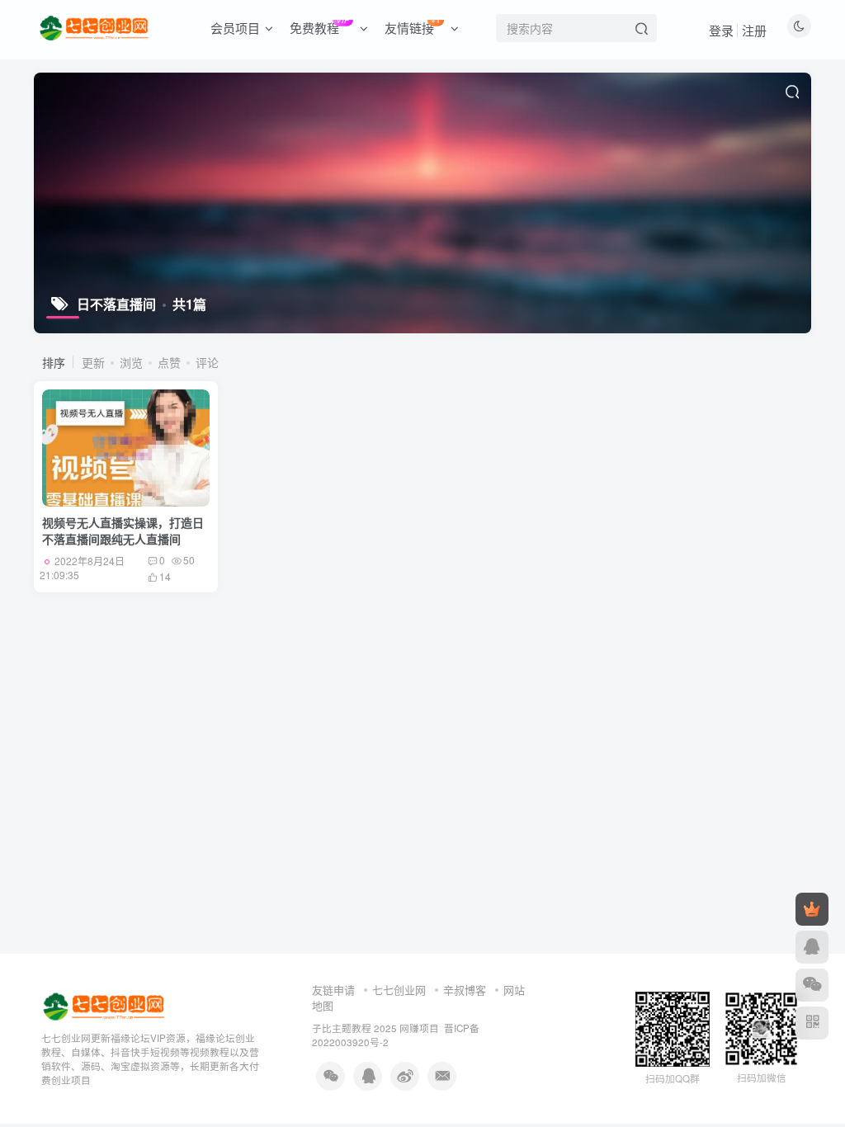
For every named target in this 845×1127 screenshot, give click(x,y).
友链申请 (333, 989)
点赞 (169, 362)
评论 (207, 362)
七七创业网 (399, 989)
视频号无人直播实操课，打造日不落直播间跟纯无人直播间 (123, 530)
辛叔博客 (464, 989)
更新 (93, 362)
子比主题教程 (341, 1028)
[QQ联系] (811, 947)
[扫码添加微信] (811, 985)
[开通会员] (811, 909)
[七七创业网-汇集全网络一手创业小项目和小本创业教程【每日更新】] (105, 1005)
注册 (754, 30)
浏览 (131, 362)
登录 (721, 30)
